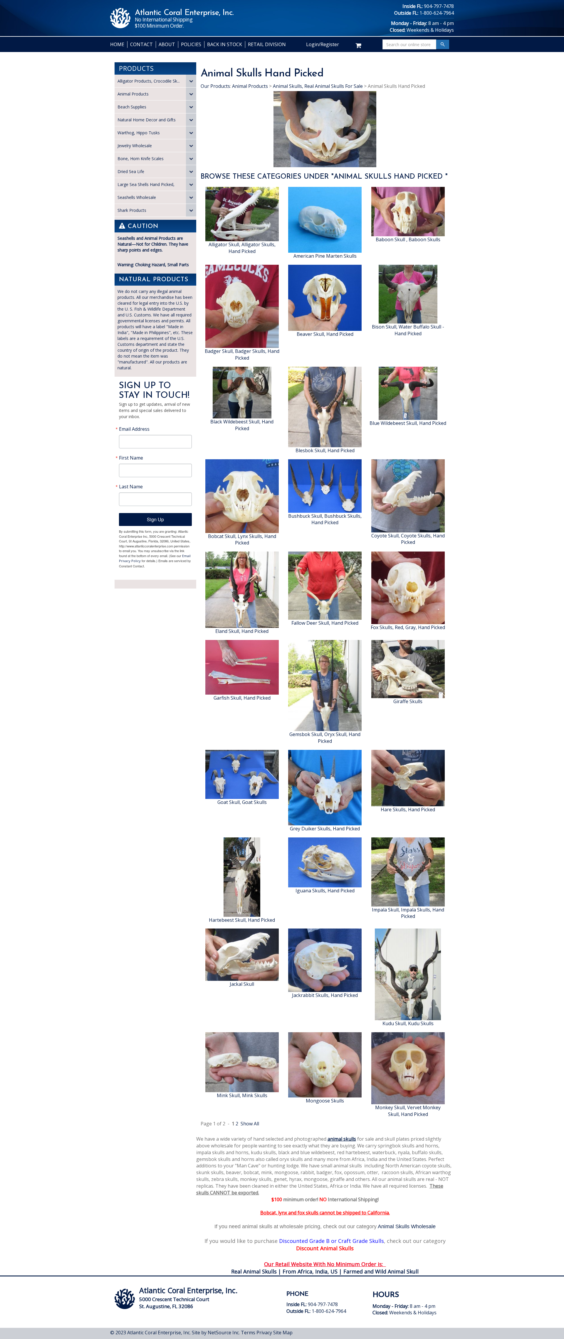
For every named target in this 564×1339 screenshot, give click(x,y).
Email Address (134, 429)
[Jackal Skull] (242, 954)
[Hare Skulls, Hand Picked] (408, 777)
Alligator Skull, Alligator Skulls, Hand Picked (242, 247)
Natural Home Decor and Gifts (147, 120)
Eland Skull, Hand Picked (241, 631)
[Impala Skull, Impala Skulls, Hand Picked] (408, 871)
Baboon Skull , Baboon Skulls (408, 239)
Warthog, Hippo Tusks (139, 132)
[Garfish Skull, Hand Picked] (242, 666)
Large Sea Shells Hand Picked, (146, 184)
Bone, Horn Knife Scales (141, 158)
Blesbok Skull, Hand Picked (325, 450)
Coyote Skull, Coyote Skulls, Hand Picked (408, 539)
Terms (248, 1332)
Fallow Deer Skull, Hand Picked (324, 623)
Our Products (215, 86)
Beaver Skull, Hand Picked (325, 334)
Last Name (131, 486)
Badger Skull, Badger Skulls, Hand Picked (242, 354)
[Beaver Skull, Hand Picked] (325, 297)
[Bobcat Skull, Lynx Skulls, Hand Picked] (242, 495)
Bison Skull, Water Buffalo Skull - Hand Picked (408, 330)
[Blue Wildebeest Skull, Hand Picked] (408, 393)
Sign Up (155, 519)
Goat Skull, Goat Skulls (242, 802)
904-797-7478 (439, 6)
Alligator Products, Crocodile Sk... (149, 81)
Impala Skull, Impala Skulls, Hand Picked (408, 913)
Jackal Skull (242, 984)
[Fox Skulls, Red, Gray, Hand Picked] (408, 587)
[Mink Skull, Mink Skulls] (242, 1062)
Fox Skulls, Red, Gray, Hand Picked (408, 627)
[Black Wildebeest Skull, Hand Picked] (242, 392)
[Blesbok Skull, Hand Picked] (325, 406)
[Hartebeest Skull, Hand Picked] (242, 876)
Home (117, 44)
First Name (131, 457)
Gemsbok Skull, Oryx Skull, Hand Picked (324, 737)
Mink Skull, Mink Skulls (242, 1095)
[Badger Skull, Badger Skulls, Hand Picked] (242, 306)
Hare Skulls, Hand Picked (408, 809)
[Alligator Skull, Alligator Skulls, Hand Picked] (242, 213)
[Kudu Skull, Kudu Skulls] (408, 974)
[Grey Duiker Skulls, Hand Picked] (325, 787)
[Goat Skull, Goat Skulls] (242, 774)
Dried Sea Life (131, 171)
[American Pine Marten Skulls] (325, 219)
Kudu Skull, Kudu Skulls (408, 1023)
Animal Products (133, 94)
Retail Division (267, 44)
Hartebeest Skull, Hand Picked (242, 920)
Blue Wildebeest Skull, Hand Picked (408, 423)
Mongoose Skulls (325, 1100)
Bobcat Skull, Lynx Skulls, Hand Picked (242, 539)
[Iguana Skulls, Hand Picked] (325, 862)
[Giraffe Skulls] (408, 668)
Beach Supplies (132, 107)
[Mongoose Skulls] (325, 1064)
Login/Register (322, 44)
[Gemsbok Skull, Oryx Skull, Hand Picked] (325, 685)
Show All (250, 1123)
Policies (191, 44)
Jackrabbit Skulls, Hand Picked (325, 995)
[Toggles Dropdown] (191, 81)
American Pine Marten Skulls (325, 256)
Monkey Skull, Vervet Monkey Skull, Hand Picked (408, 1110)
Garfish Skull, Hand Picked (242, 698)
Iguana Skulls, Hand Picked (325, 890)
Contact (141, 44)
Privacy (264, 1332)
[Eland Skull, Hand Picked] (242, 589)
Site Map (283, 1332)
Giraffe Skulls (407, 701)
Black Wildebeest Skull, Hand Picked (241, 425)
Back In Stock (224, 44)
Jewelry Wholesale (135, 145)
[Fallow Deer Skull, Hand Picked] (325, 585)
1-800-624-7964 (436, 13)
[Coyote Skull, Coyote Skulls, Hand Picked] (408, 495)
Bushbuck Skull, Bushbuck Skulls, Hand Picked (325, 519)
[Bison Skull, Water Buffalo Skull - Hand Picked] (408, 293)
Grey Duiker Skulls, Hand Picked (325, 828)
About (167, 44)
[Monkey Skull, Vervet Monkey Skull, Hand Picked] (408, 1068)
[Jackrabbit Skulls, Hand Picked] (325, 960)
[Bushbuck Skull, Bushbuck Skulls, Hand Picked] (325, 485)
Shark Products (132, 210)
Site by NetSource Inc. (216, 1332)
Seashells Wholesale (137, 197)
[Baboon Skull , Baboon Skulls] (408, 211)
